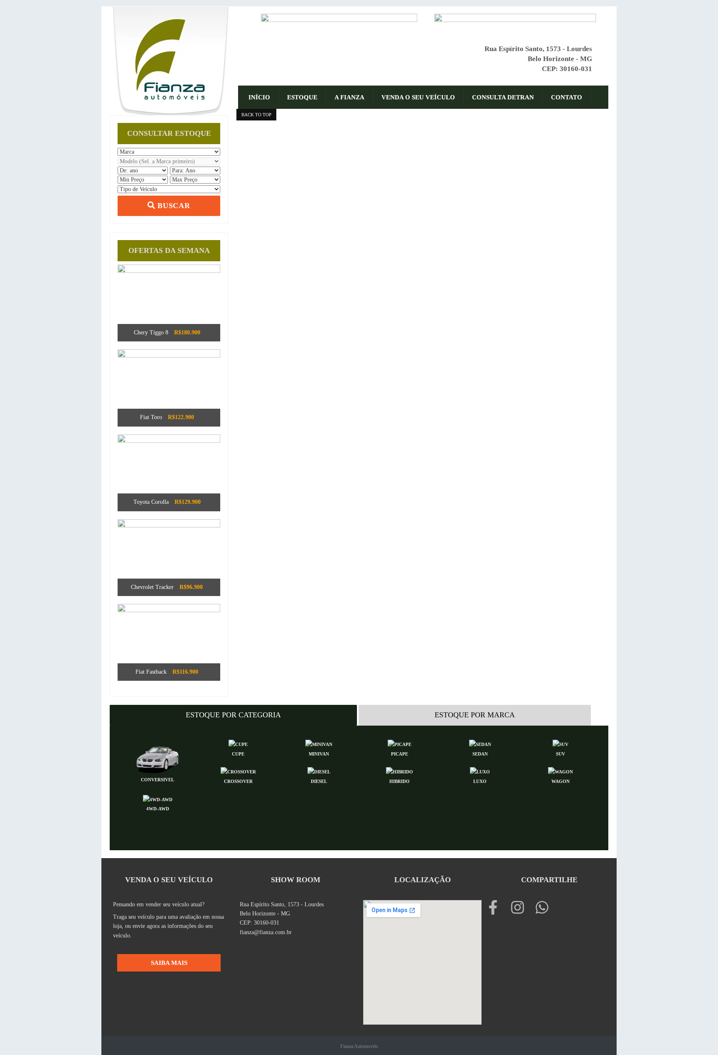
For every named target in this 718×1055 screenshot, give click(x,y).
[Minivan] (319, 744)
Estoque (302, 97)
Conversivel (157, 779)
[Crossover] (238, 772)
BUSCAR (172, 205)
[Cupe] (238, 744)
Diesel (319, 781)
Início (259, 97)
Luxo (480, 781)
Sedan (480, 753)
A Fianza (349, 97)
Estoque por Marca (475, 715)
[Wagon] (560, 772)
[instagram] (521, 907)
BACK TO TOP (256, 114)
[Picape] (399, 744)
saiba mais (169, 962)
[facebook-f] (497, 907)
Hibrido (399, 781)
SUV (560, 753)
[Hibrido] (399, 772)
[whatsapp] (544, 907)
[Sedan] (480, 744)
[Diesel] (319, 772)
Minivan (319, 753)
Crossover (238, 781)
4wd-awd (157, 808)
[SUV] (560, 744)
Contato (566, 97)
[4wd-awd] (157, 799)
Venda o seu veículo (418, 97)
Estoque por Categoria (233, 715)
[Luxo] (480, 772)
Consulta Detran (503, 97)
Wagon (560, 781)
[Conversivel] (157, 757)
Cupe (238, 753)
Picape (399, 753)
